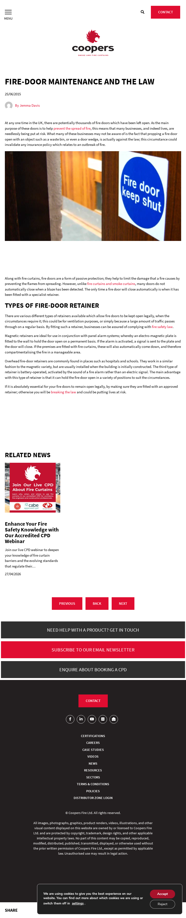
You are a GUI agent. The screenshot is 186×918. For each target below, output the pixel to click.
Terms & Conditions (93, 784)
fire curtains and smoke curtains (111, 283)
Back (97, 603)
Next (123, 603)
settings (78, 903)
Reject (162, 904)
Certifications (93, 736)
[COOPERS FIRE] (93, 43)
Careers (93, 742)
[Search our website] (142, 12)
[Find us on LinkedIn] (81, 719)
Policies (93, 791)
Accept (162, 894)
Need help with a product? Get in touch (93, 630)
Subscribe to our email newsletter (93, 650)
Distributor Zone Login (93, 798)
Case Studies (93, 749)
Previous (67, 603)
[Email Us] (113, 719)
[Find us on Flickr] (103, 719)
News (93, 763)
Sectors (93, 777)
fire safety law (162, 326)
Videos (93, 756)
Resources (93, 770)
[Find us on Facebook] (70, 719)
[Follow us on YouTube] (92, 719)
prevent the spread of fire (72, 128)
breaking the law (63, 392)
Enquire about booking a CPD (93, 669)
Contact (165, 12)
